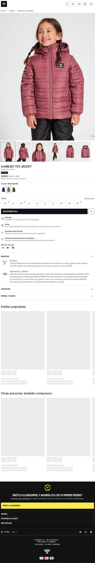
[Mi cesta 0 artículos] (85, 4)
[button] (73, 4)
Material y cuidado (8, 296)
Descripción (5, 289)
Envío (7, 224)
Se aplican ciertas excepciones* (21, 498)
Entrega (8, 217)
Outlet (3, 11)
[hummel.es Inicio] (4, 4)
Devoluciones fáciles (14, 231)
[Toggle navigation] (67, 4)
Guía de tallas (89, 198)
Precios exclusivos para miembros (19, 238)
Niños (12, 11)
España (7, 532)
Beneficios (5, 256)
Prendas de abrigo (25, 11)
